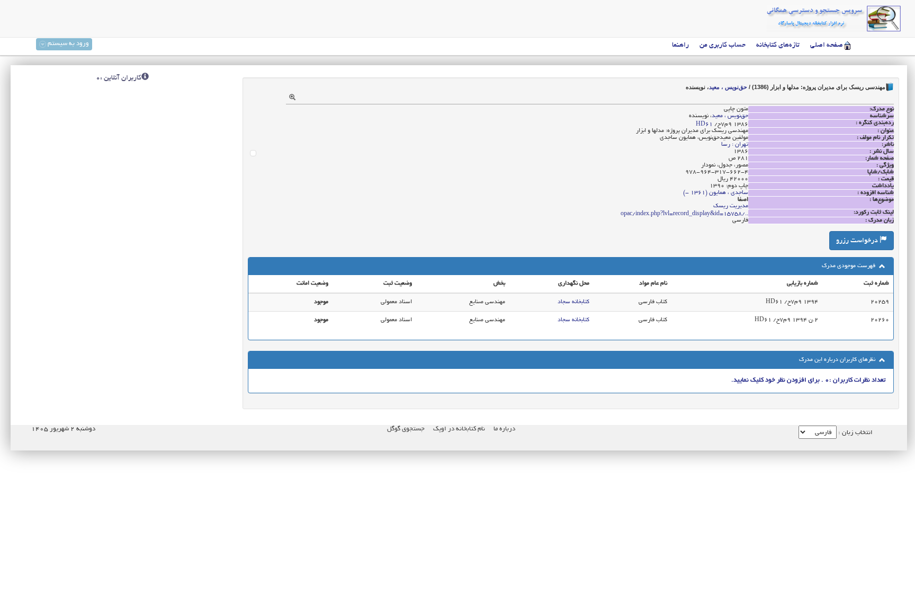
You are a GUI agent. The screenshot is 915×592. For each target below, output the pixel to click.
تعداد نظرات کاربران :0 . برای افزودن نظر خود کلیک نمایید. (808, 380)
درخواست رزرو (858, 241)
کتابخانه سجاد (573, 302)
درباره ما (504, 429)
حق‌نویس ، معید (728, 87)
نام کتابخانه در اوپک (459, 429)
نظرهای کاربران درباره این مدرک (838, 360)
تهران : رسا (734, 145)
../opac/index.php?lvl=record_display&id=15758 (684, 214)
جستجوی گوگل (406, 429)
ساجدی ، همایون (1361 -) (715, 193)
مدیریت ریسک (730, 206)
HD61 (704, 124)
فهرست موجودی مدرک (849, 266)
